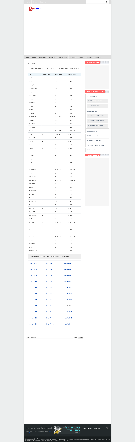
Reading (34, 57)
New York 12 (68, 282)
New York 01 (33, 264)
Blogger (80, 337)
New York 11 (50, 282)
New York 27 (68, 312)
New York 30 (68, 318)
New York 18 (68, 294)
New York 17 (50, 294)
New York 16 (33, 294)
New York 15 (68, 288)
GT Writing (73, 57)
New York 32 (50, 324)
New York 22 (33, 306)
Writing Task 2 (63, 57)
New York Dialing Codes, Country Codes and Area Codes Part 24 (55, 68)
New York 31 (33, 324)
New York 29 (50, 318)
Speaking (89, 57)
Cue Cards (97, 57)
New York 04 (33, 270)
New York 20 (50, 300)
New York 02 (50, 264)
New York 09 (68, 276)
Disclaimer (32, 438)
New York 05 (50, 270)
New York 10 (33, 282)
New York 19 (33, 300)
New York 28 (33, 318)
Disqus (75, 337)
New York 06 (68, 270)
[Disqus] (55, 359)
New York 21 (68, 300)
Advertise (43, 438)
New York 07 (33, 276)
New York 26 (50, 312)
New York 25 (33, 312)
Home (27, 57)
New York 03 (68, 264)
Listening (81, 57)
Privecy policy (38, 438)
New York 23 (50, 306)
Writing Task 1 (52, 57)
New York (67, 324)
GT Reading (42, 57)
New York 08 (50, 276)
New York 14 (50, 288)
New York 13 (33, 288)
